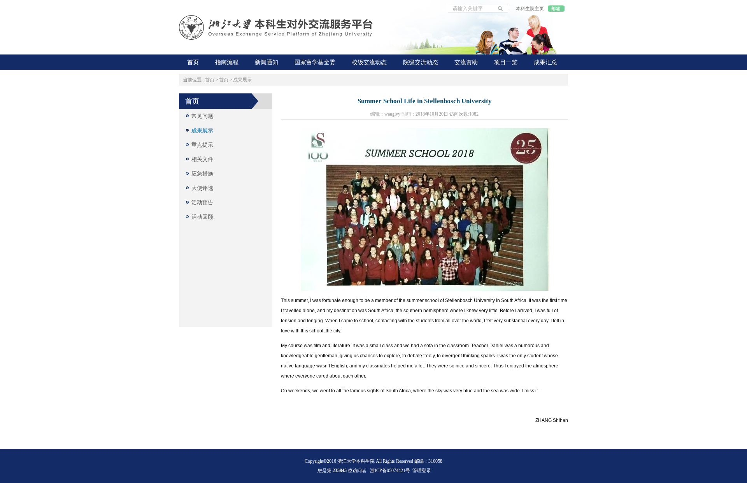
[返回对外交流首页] (276, 28)
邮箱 (556, 8)
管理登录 (421, 470)
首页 (209, 80)
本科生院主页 (530, 8)
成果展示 (242, 80)
